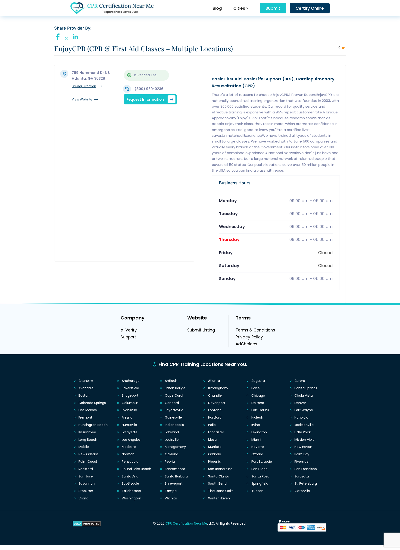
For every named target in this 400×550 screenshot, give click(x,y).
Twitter (68, 38)
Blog (217, 8)
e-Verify (129, 330)
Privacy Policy (249, 337)
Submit (273, 8)
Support (128, 337)
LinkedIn (76, 36)
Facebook (59, 36)
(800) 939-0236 (148, 88)
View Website (82, 99)
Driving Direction (84, 86)
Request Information (145, 99)
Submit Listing (201, 330)
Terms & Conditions (255, 330)
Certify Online (310, 8)
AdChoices (246, 344)
